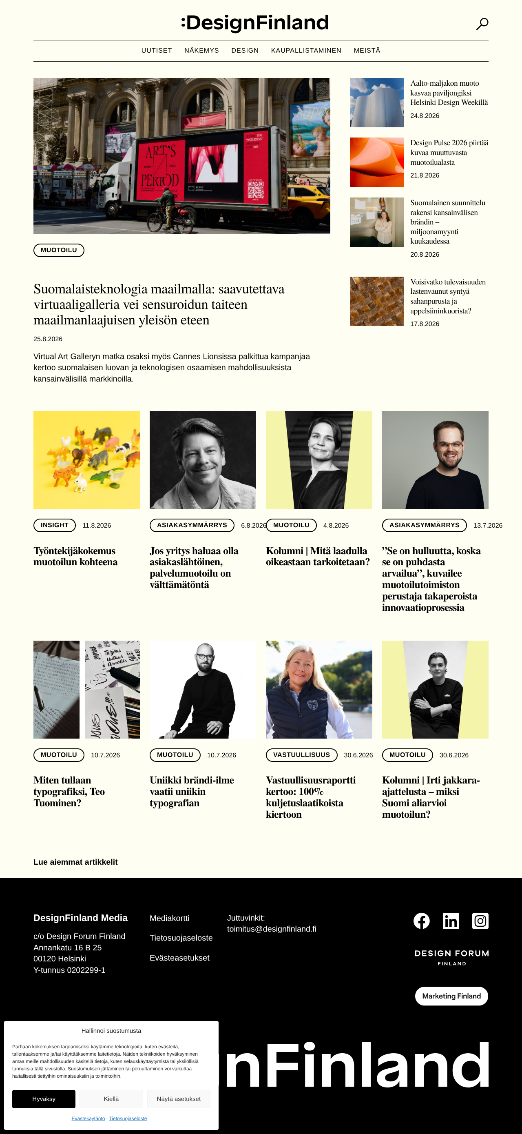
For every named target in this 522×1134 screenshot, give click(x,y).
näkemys (201, 50)
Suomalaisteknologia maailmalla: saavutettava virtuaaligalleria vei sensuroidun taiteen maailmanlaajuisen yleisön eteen (158, 303)
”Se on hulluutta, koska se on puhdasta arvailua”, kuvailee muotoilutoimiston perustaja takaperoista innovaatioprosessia (431, 579)
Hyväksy (43, 1099)
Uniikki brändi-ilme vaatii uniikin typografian (192, 791)
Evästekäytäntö (88, 1118)
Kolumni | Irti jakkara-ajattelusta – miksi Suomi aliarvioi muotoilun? (431, 796)
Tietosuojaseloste (128, 1118)
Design (245, 50)
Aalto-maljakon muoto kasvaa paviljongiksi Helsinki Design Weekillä (449, 92)
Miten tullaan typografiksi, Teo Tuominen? (69, 791)
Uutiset (157, 50)
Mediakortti (170, 918)
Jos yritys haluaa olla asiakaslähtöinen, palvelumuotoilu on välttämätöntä (194, 567)
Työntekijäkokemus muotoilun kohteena (75, 556)
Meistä (367, 50)
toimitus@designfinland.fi (271, 929)
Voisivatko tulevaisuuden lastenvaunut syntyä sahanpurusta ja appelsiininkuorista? (448, 296)
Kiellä (111, 1099)
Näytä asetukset (179, 1099)
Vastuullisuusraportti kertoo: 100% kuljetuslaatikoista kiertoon (311, 796)
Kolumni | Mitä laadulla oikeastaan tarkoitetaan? (318, 556)
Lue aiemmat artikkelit (75, 862)
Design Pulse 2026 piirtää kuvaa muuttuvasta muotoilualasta (449, 152)
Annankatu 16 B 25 (67, 947)
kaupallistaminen (306, 50)
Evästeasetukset (180, 958)
